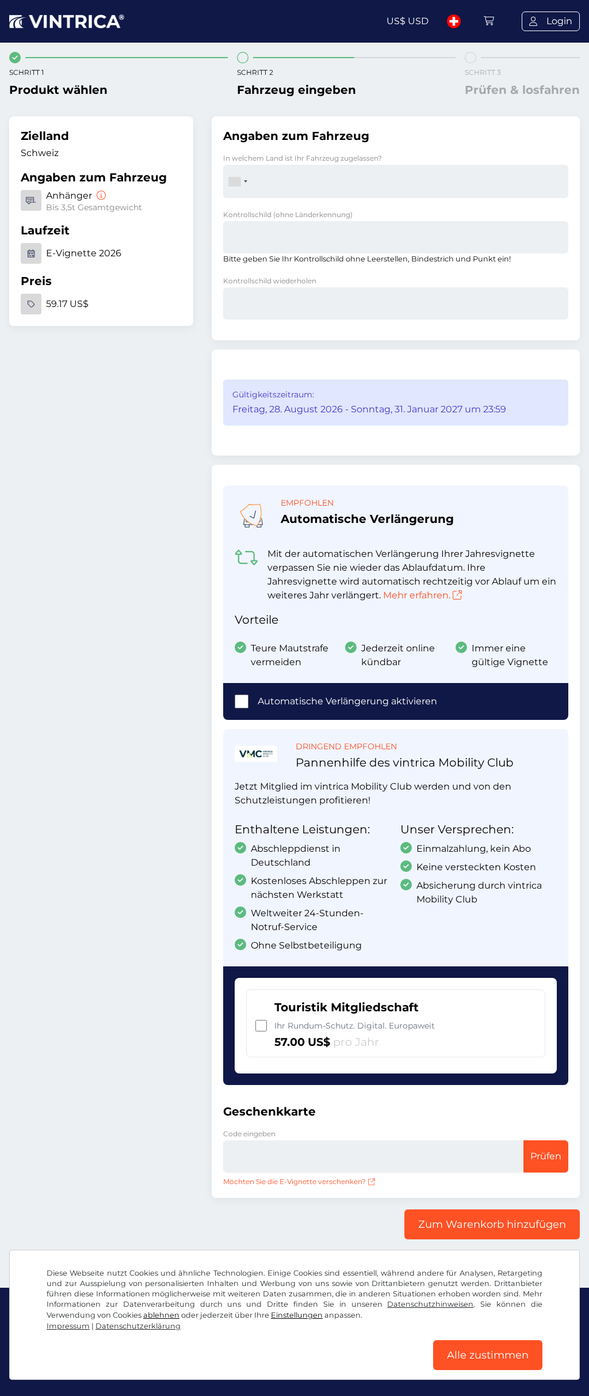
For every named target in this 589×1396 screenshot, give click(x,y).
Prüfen (545, 1156)
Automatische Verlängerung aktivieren (347, 701)
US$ (408, 21)
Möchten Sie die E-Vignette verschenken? (294, 1181)
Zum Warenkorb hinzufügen (492, 1224)
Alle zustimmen (488, 1355)
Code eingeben (249, 1133)
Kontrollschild (288, 214)
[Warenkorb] (489, 21)
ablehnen (161, 1315)
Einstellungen (297, 1315)
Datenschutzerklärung (138, 1326)
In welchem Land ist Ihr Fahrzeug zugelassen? (302, 158)
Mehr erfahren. (416, 595)
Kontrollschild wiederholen (269, 280)
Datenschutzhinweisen (430, 1304)
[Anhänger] (100, 195)
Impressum (68, 1326)
